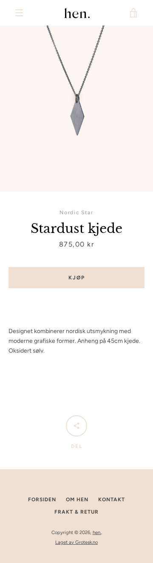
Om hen (77, 500)
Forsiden (42, 500)
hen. (97, 532)
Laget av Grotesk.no (76, 542)
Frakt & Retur (76, 512)
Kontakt (111, 500)
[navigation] (19, 12)
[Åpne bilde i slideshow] (76, 109)
